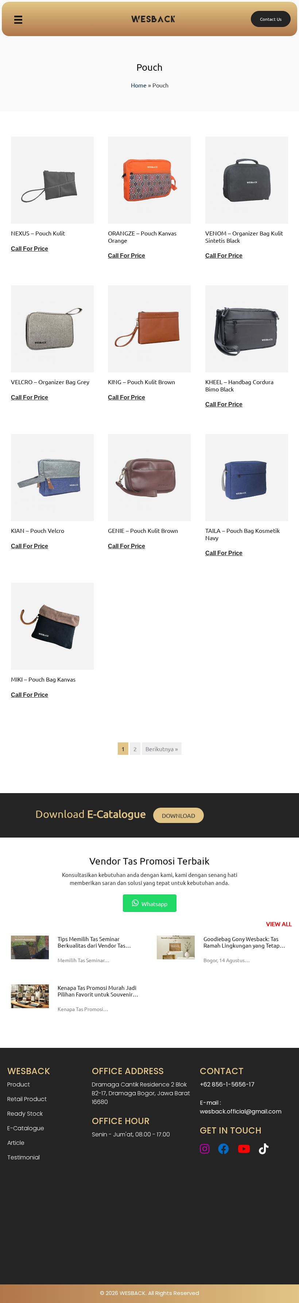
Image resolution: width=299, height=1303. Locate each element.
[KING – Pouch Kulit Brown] (149, 328)
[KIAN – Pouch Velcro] (52, 476)
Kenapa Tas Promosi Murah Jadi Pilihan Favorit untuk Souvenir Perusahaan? (97, 994)
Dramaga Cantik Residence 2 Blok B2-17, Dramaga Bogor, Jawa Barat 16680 (141, 1093)
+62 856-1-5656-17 (227, 1084)
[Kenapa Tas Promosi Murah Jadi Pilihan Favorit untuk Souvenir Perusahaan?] (30, 995)
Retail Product (27, 1099)
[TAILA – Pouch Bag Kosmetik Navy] (246, 476)
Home (139, 85)
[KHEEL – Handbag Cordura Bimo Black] (246, 328)
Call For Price (29, 249)
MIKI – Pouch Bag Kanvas (43, 679)
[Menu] (18, 19)
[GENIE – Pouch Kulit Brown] (149, 476)
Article (15, 1143)
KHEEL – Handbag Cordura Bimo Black (239, 385)
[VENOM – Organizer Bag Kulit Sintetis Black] (246, 179)
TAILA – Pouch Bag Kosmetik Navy (242, 534)
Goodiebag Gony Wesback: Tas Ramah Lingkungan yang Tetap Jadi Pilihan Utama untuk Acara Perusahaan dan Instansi (242, 948)
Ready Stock (25, 1113)
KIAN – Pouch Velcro (37, 530)
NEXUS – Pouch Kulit (38, 233)
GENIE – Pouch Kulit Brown (143, 530)
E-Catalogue (25, 1128)
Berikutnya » (161, 748)
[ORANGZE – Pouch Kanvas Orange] (149, 179)
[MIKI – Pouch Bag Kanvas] (52, 625)
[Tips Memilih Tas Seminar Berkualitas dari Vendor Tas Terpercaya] (30, 946)
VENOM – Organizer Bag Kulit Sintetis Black (244, 236)
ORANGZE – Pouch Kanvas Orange (142, 236)
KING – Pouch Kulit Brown (141, 381)
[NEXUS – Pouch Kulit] (52, 179)
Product (18, 1084)
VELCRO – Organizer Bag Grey (50, 381)
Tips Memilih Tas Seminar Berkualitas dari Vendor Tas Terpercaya (91, 945)
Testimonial (23, 1157)
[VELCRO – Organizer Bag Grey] (52, 328)
